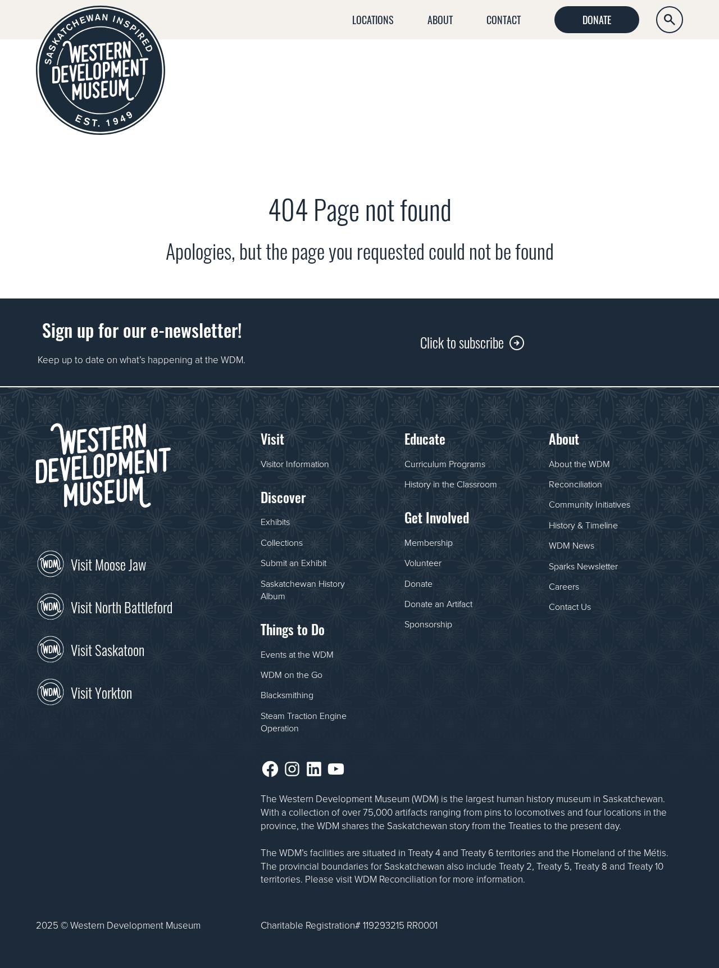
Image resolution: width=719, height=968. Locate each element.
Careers (564, 586)
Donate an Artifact (438, 604)
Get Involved (651, 64)
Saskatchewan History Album (303, 589)
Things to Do (507, 64)
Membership (428, 542)
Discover (431, 64)
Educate (579, 64)
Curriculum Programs (444, 464)
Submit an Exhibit (293, 563)
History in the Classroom (450, 484)
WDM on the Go (291, 674)
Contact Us (570, 606)
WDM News (571, 545)
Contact (503, 19)
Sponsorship (428, 624)
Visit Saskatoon (107, 648)
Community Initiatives (589, 504)
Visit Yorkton (101, 691)
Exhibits (275, 521)
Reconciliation (575, 484)
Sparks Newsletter (583, 566)
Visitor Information (295, 464)
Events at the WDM (297, 654)
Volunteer (423, 563)
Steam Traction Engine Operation (304, 721)
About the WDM (579, 464)
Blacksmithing (287, 695)
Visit (376, 64)
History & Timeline (583, 525)
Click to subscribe (462, 341)
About (440, 19)
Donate (597, 19)
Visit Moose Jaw (108, 563)
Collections (282, 542)
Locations (373, 19)
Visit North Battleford (121, 606)
